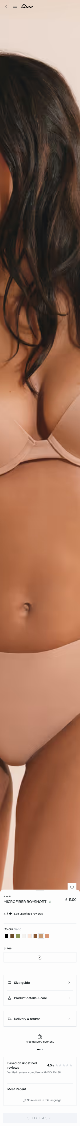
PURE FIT (7, 896)
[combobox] (40, 957)
